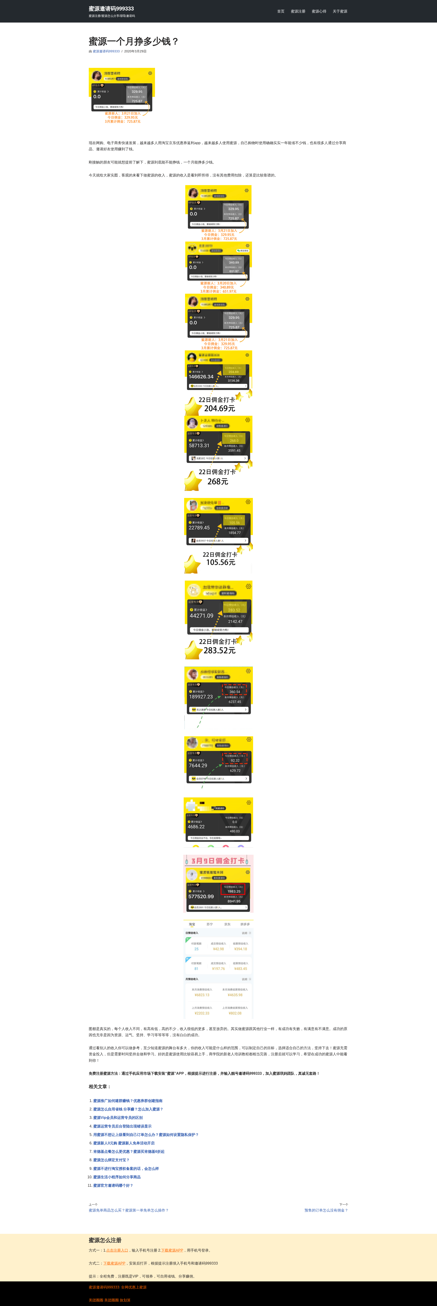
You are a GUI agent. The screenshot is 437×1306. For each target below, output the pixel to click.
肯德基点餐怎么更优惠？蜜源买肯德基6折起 (129, 1151)
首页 (281, 11)
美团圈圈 (96, 1300)
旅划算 (125, 1300)
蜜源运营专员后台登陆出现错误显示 (122, 1126)
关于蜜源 (340, 11)
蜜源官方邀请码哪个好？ (113, 1185)
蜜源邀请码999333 (106, 51)
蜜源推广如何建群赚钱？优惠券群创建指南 (128, 1101)
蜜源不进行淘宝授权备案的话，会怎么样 (126, 1169)
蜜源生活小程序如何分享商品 (117, 1177)
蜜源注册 (298, 11)
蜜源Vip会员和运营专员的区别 (118, 1118)
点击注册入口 (117, 1250)
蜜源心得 (319, 11)
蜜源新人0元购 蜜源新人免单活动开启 (124, 1143)
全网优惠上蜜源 (134, 1287)
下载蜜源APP (172, 1250)
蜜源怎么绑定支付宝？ (111, 1160)
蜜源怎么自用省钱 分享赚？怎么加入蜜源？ (128, 1109)
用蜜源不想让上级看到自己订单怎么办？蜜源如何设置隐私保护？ (146, 1135)
